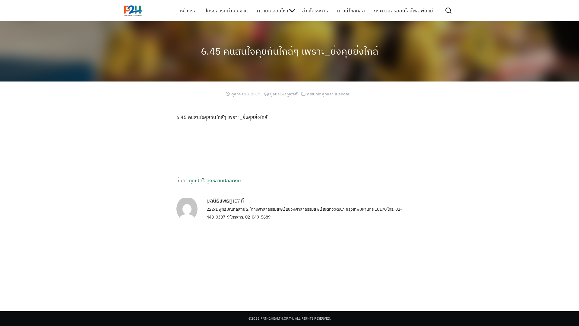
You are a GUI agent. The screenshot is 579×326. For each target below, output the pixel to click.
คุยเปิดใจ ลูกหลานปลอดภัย (328, 94)
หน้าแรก (188, 11)
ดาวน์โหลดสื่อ (351, 11)
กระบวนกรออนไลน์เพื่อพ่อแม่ (403, 11)
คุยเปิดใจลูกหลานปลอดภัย (215, 180)
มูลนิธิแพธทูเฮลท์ (283, 94)
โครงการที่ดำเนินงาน (227, 11)
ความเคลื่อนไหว (272, 11)
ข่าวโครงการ (315, 11)
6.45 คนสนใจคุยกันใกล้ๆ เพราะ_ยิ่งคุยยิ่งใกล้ (289, 51)
